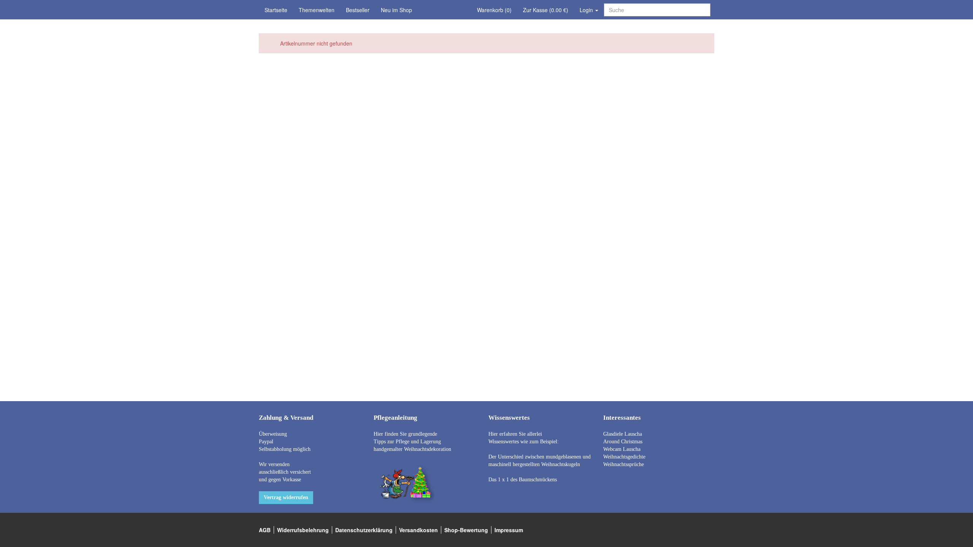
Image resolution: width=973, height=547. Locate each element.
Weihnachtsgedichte (624, 457)
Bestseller (357, 10)
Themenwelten (316, 10)
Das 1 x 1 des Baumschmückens (522, 479)
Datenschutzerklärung (364, 530)
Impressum (508, 530)
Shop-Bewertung (466, 530)
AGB (265, 530)
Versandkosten (418, 530)
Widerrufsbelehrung (303, 530)
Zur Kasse (545, 10)
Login (587, 10)
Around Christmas (622, 441)
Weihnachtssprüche (623, 464)
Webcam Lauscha (621, 449)
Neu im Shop (396, 10)
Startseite (276, 10)
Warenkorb (494, 10)
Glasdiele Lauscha (622, 434)
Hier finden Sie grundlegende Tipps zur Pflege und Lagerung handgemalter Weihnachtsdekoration (412, 441)
